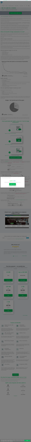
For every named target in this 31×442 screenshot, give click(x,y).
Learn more (12, 184)
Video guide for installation (12, 186)
